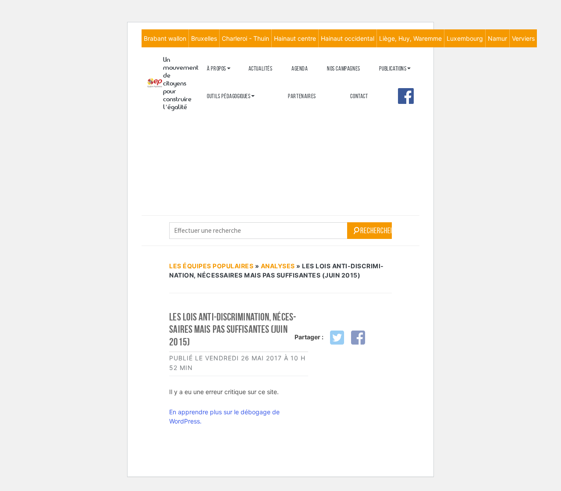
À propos (216, 68)
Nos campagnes (343, 68)
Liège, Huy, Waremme (410, 38)
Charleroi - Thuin (245, 38)
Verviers (523, 38)
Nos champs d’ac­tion (229, 112)
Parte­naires (302, 96)
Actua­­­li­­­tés (261, 68)
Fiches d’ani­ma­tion (227, 124)
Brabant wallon (165, 38)
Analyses (389, 121)
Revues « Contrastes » (403, 82)
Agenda (299, 68)
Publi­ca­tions (392, 68)
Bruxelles (204, 38)
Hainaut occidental (347, 38)
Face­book (406, 96)
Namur (497, 38)
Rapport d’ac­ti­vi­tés (228, 126)
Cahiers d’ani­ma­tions (230, 110)
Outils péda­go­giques (228, 96)
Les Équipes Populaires (211, 266)
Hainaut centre (295, 38)
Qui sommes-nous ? (227, 82)
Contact (359, 96)
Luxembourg (465, 38)
